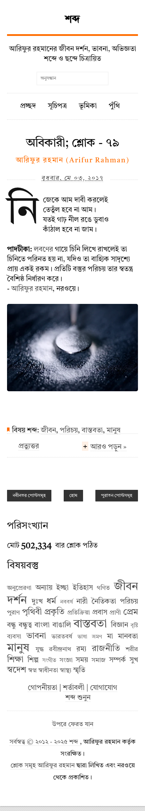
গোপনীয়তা (42, 688)
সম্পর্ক (117, 660)
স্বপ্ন (32, 670)
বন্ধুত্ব (25, 625)
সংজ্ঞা (65, 660)
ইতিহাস (83, 588)
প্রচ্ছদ (28, 106)
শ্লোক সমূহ (23, 765)
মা (110, 636)
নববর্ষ (66, 602)
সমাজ (99, 660)
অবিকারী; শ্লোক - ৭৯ (72, 143)
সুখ (134, 660)
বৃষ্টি (134, 626)
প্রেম (130, 612)
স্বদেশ (16, 670)
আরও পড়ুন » (108, 447)
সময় (82, 660)
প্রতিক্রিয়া (78, 613)
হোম (73, 495)
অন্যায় (44, 588)
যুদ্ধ (40, 649)
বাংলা (42, 625)
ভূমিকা (88, 106)
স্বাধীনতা (48, 670)
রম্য (81, 649)
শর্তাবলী (73, 688)
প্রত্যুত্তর (28, 446)
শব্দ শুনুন (77, 697)
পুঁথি (114, 106)
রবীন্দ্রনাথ (60, 649)
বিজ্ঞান (119, 625)
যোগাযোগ (103, 688)
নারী (82, 601)
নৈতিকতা (104, 601)
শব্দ (72, 19)
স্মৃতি (79, 670)
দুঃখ (37, 601)
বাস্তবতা (92, 430)
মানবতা (128, 636)
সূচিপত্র (57, 106)
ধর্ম (51, 601)
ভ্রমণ (97, 637)
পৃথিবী (32, 612)
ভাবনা (36, 636)
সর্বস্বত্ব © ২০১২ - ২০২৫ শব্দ (45, 742)
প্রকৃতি (54, 612)
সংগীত (49, 660)
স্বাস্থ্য (65, 670)
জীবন (48, 430)
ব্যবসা (14, 637)
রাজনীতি (106, 649)
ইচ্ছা (62, 588)
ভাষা (82, 637)
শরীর (132, 649)
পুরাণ (13, 613)
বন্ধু (11, 625)
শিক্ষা (15, 660)
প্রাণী (115, 613)
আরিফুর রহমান (31, 289)
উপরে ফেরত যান (72, 724)
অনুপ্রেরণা (19, 588)
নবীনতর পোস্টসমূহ (29, 495)
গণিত (103, 588)
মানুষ (113, 430)
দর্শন (17, 600)
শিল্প (33, 660)
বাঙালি (61, 625)
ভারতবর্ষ (61, 637)
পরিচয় (69, 430)
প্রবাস (99, 612)
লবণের (43, 249)
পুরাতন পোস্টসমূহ (116, 495)
